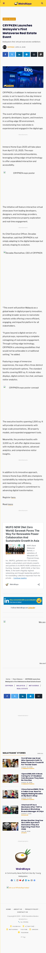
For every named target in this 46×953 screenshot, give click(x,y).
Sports (24, 833)
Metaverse (34, 686)
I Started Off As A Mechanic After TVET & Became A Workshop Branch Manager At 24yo (32, 808)
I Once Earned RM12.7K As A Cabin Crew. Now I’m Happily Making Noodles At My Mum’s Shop (32, 792)
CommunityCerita (27, 768)
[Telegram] (26, 54)
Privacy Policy (31, 909)
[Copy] (41, 54)
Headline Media (32, 916)
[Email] (34, 54)
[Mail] (31, 880)
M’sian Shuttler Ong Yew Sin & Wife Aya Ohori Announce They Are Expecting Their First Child (32, 824)
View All (40, 753)
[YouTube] (20, 880)
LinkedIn (31, 608)
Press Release (9, 19)
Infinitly (25, 922)
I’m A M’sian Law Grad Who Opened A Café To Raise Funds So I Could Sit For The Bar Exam (32, 761)
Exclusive (24, 815)
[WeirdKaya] (23, 3)
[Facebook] (5, 54)
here (13, 497)
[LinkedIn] (19, 54)
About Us (18, 909)
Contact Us (22, 912)
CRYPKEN (10, 47)
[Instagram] (17, 880)
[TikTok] (23, 880)
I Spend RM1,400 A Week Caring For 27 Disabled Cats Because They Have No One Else (32, 777)
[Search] (42, 3)
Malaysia (21, 686)
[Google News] (34, 880)
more (10, 504)
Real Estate (22, 689)
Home (8, 679)
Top (23, 937)
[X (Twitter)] (12, 54)
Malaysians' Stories (14, 752)
